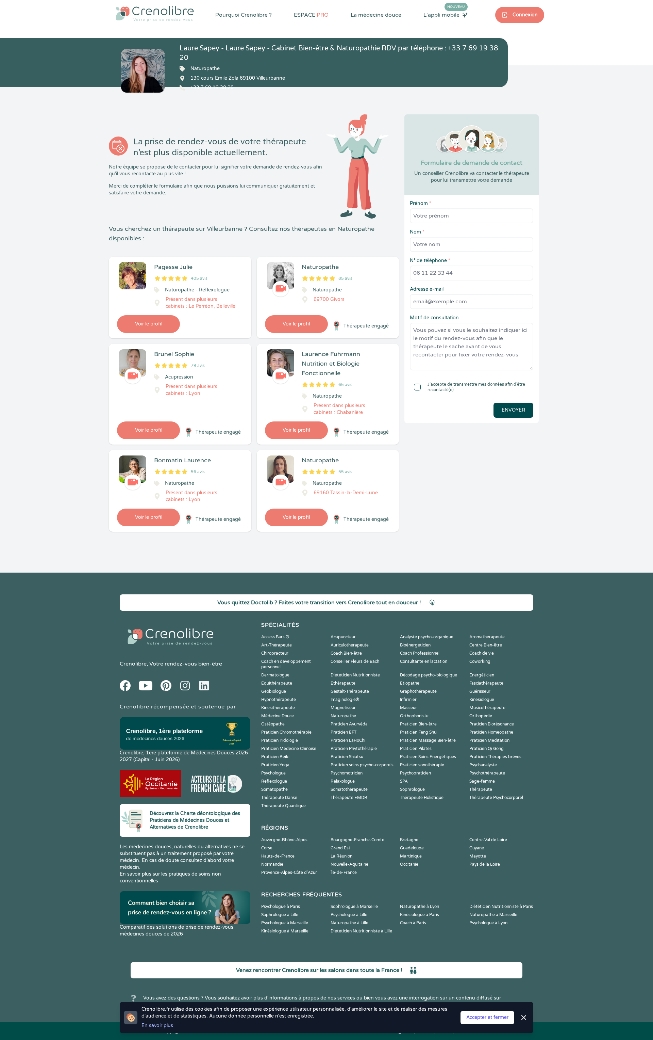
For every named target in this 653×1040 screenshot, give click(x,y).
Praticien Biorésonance (491, 724)
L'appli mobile (444, 14)
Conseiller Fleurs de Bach (355, 661)
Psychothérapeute (487, 773)
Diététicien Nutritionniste (355, 675)
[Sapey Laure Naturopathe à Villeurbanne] (143, 71)
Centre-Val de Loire (488, 839)
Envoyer (513, 410)
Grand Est (340, 848)
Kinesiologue (481, 699)
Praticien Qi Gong (486, 748)
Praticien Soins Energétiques (428, 756)
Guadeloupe (412, 848)
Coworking (479, 661)
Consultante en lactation (423, 661)
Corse (266, 848)
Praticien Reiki (275, 756)
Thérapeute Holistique (421, 797)
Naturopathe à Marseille (493, 914)
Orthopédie (480, 716)
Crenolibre (133, 663)
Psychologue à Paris (280, 906)
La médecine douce (376, 15)
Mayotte (477, 856)
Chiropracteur (274, 653)
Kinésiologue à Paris (419, 914)
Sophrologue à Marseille (354, 906)
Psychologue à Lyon (488, 923)
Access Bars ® (275, 637)
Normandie (272, 864)
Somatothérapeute (349, 789)
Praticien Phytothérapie (354, 748)
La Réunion (341, 856)
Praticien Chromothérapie (286, 732)
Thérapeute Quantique (283, 805)
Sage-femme (482, 781)
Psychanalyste (483, 765)
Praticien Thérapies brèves (495, 756)
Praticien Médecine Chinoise (288, 748)
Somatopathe (274, 789)
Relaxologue (343, 781)
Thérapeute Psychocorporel (496, 797)
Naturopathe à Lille (349, 923)
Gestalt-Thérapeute (350, 691)
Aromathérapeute (487, 637)
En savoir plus (157, 1025)
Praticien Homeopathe (491, 732)
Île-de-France (344, 872)
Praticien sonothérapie (422, 765)
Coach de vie (481, 653)
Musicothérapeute (487, 707)
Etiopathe (409, 683)
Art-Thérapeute (276, 645)
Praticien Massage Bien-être (428, 740)
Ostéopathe (273, 724)
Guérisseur (479, 691)
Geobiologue (273, 691)
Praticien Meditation (489, 740)
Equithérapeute (276, 683)
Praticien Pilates (416, 748)
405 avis (199, 278)
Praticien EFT (343, 732)
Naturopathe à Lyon (419, 906)
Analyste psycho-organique (426, 637)
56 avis (198, 471)
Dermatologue (275, 675)
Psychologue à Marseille (284, 923)
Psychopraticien (415, 773)
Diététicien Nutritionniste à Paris (501, 906)
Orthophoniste (414, 716)
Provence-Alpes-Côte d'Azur (289, 872)
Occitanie (409, 864)
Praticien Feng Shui (418, 732)
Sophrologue (412, 789)
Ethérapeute (343, 683)
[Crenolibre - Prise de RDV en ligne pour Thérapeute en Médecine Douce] (155, 13)
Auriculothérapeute (350, 645)
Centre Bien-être (485, 645)
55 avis (345, 471)
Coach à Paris (413, 923)
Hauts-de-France (278, 856)
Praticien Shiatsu (347, 756)
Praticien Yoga (275, 765)
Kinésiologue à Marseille (284, 931)
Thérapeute (480, 789)
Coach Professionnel (419, 653)
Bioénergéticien (415, 645)
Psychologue (273, 773)
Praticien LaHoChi (348, 740)
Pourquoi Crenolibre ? (243, 15)
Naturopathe (343, 716)
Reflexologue (274, 781)
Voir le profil (148, 324)
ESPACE (311, 15)
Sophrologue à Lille (279, 914)
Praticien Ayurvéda (349, 724)
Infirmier (408, 699)
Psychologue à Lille (349, 914)
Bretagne (409, 839)
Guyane (476, 848)
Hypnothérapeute (278, 699)
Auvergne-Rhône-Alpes (284, 839)
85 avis (345, 278)
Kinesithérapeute (278, 707)
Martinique (411, 856)
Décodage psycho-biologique (428, 675)
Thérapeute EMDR (349, 797)
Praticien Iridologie (279, 740)
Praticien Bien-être (418, 724)
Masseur (408, 707)
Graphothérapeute (418, 691)
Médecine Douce (277, 716)
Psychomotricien (347, 773)
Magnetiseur (343, 707)
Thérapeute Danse (279, 797)
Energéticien (481, 675)
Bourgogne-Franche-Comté (357, 839)
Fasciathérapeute (486, 683)
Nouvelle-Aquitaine (349, 864)
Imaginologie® (345, 699)
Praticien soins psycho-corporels (362, 765)
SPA (404, 781)
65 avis (345, 384)
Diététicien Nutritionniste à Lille (361, 931)
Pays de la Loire (484, 864)
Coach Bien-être (346, 653)
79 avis (198, 365)
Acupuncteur (343, 637)
